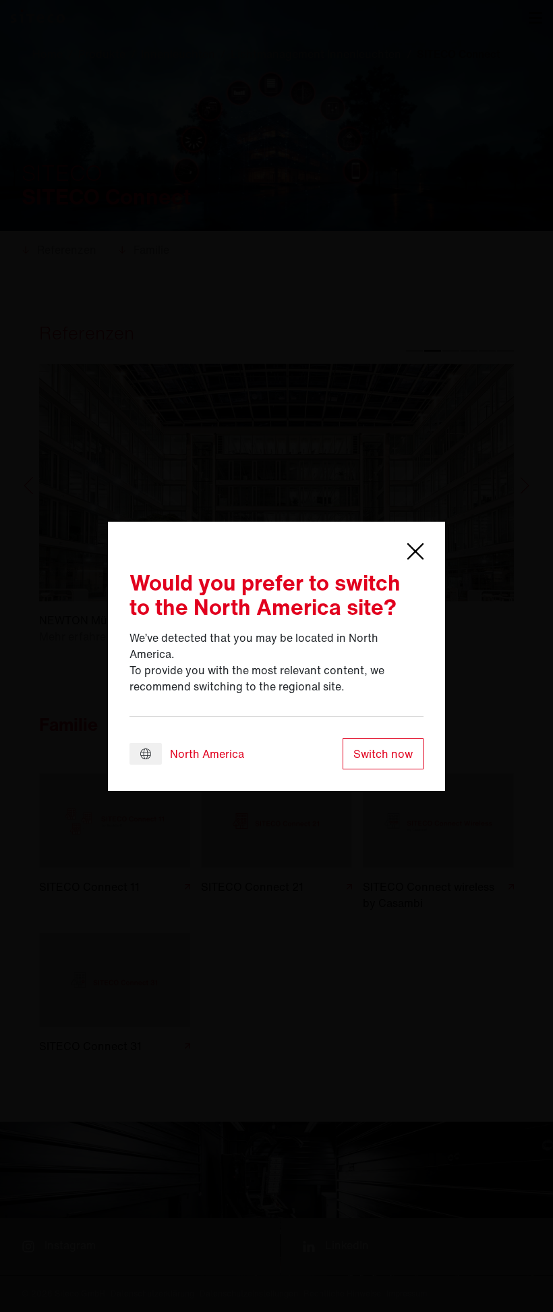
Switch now (383, 754)
